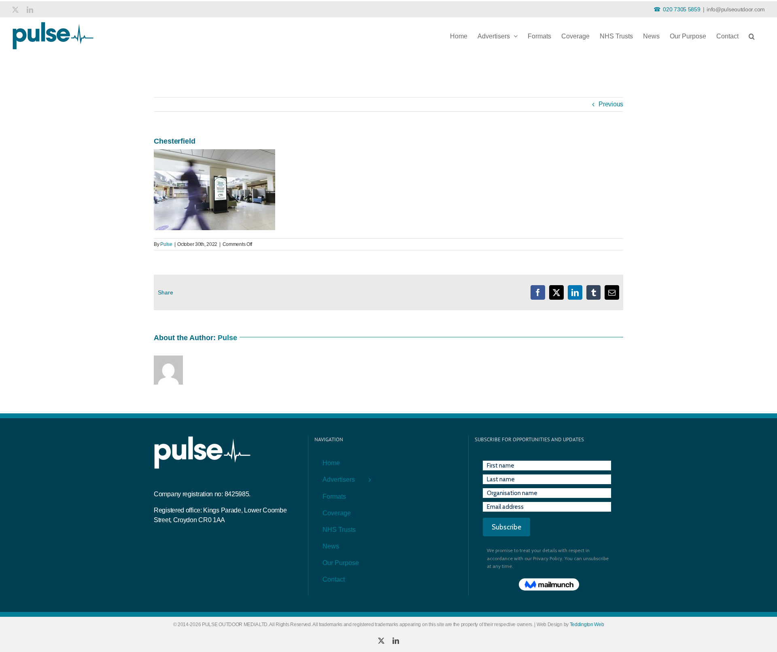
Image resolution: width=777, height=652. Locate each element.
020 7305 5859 (681, 9)
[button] (752, 34)
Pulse (166, 244)
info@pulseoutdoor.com (736, 9)
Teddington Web (587, 624)
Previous (611, 104)
